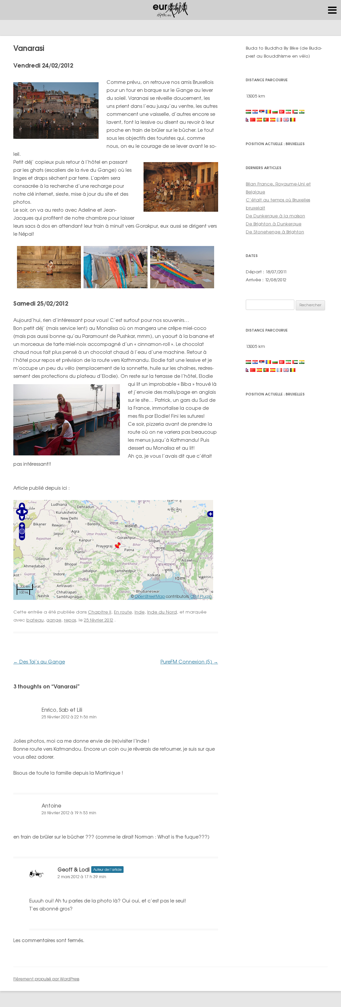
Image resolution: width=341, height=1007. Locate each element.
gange (53, 620)
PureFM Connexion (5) (189, 661)
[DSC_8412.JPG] (49, 286)
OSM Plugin (201, 596)
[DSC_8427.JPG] (182, 286)
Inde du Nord (162, 612)
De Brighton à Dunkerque (273, 223)
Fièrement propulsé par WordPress (46, 978)
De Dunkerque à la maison (275, 215)
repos (70, 620)
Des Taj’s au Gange (39, 661)
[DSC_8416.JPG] (116, 286)
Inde (140, 612)
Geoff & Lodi (74, 870)
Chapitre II (99, 612)
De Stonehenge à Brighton (275, 231)
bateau (35, 620)
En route (123, 612)
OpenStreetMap (150, 596)
